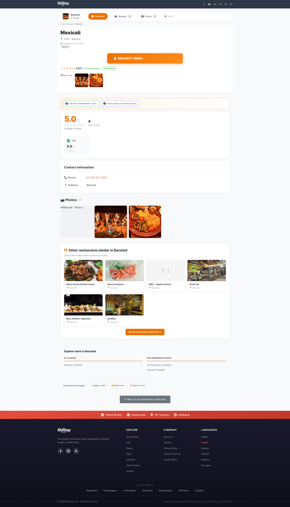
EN (209, 4)
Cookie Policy (170, 459)
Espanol (205, 448)
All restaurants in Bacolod (159, 365)
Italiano (204, 437)
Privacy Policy (171, 448)
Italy (128, 442)
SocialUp (199, 490)
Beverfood (147, 490)
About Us (168, 437)
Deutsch (205, 459)
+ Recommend (109, 68)
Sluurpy (130, 471)
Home (62, 24)
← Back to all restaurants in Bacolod (145, 399)
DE (226, 4)
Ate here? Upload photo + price (82, 103)
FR (220, 4)
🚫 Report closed (137, 385)
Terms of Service (172, 454)
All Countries (132, 437)
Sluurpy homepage (156, 370)
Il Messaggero (110, 490)
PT (231, 4)
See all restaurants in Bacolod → (145, 332)
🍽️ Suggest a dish (97, 385)
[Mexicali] (67, 80)
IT (204, 4)
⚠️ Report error (117, 385)
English (204, 442)
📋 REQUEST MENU (128, 58)
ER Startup (184, 490)
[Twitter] (76, 451)
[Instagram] (68, 451)
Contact (168, 442)
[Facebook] (60, 451)
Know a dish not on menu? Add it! (121, 103)
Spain (129, 454)
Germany (130, 459)
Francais (205, 454)
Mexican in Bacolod (73, 365)
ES (215, 4)
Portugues (206, 465)
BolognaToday (165, 490)
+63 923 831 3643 (96, 177)
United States (133, 465)
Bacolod (70, 24)
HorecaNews (130, 490)
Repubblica (92, 490)
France (129, 448)
